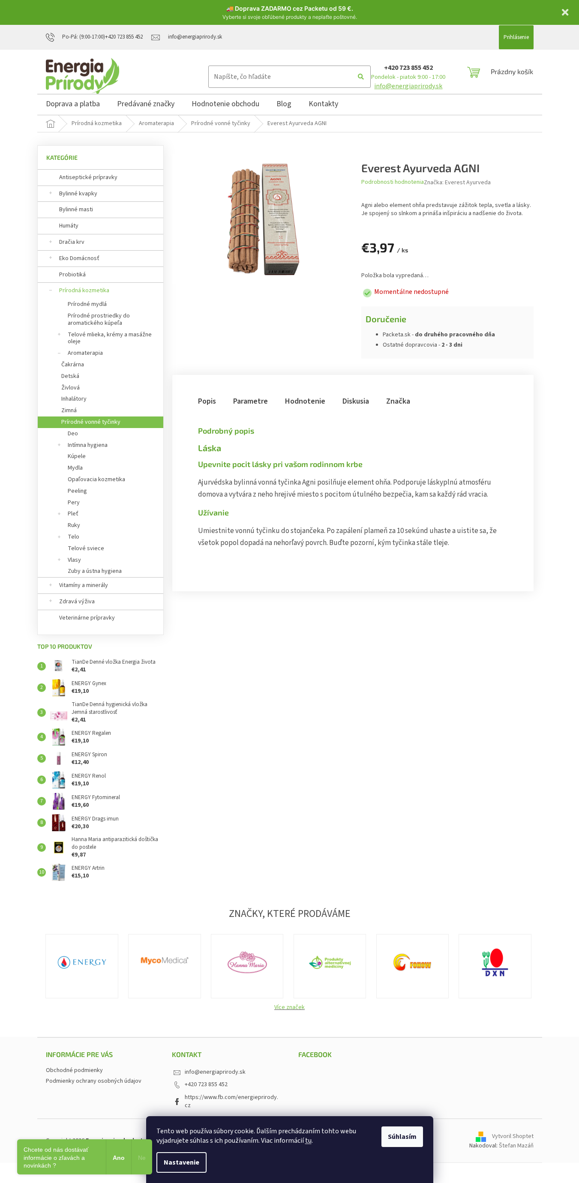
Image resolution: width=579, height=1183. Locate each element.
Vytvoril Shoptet (513, 1136)
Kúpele (77, 456)
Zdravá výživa (77, 601)
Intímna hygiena (88, 445)
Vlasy (74, 560)
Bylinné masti (76, 209)
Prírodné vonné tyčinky (90, 422)
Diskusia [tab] (355, 401)
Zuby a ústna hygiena (95, 571)
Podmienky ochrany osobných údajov (93, 1081)
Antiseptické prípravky (88, 177)
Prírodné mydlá (87, 304)
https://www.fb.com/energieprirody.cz (231, 1101)
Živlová (70, 387)
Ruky (74, 525)
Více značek (289, 1007)
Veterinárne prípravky (87, 618)
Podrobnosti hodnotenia (392, 182)
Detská (70, 376)
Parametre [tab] (250, 401)
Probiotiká (72, 274)
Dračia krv (71, 242)
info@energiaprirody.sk (408, 86)
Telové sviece (86, 548)
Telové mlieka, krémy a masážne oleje (110, 338)
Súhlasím (402, 1136)
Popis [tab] (207, 401)
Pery (74, 502)
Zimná (69, 410)
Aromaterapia (85, 353)
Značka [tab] (398, 401)
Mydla (75, 468)
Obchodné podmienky (74, 1070)
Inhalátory (74, 399)
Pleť (73, 513)
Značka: (457, 182)
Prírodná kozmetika (84, 290)
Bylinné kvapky (78, 193)
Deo (73, 433)
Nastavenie (181, 1162)
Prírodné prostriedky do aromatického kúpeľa (99, 319)
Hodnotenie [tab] (305, 401)
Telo (73, 537)
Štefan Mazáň (516, 1145)
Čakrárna (72, 364)
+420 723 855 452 (408, 67)
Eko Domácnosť (79, 258)
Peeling (77, 491)
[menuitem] (72, 105)
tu (308, 1140)
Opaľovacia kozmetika (96, 479)
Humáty (68, 226)
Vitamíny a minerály (83, 585)
